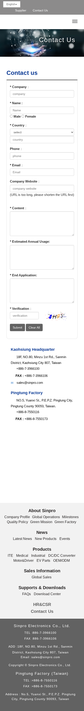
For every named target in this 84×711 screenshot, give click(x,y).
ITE (10, 555)
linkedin (55, 10)
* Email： (17, 165)
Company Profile (17, 517)
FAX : (20, 376)
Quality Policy (17, 522)
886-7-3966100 (44, 632)
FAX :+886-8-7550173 (40, 686)
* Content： (18, 208)
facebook (62, 10)
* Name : (16, 103)
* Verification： (21, 308)
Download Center (47, 594)
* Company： (20, 87)
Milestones (70, 517)
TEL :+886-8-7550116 (40, 680)
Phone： (16, 149)
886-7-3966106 (45, 638)
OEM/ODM (61, 560)
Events (64, 539)
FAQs (26, 594)
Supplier (20, 10)
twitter (70, 10)
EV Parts (43, 560)
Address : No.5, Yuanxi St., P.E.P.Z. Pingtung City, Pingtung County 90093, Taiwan (40, 696)
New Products (45, 539)
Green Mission (41, 522)
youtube (77, 10)
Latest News (22, 539)
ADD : (12, 646)
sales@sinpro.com (45, 657)
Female (30, 116)
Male (17, 116)
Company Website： (25, 181)
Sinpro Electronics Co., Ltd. (26, 21)
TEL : (28, 632)
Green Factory (65, 522)
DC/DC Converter (61, 555)
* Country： (19, 125)
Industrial (38, 555)
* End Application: (23, 275)
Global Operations (46, 517)
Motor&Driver (23, 560)
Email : (26, 657)
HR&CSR (42, 604)
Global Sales (41, 577)
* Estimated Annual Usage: (30, 241)
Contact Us (40, 10)
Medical (22, 555)
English (10, 4)
